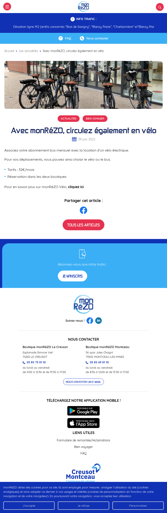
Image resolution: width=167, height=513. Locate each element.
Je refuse (83, 505)
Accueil (9, 51)
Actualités (68, 118)
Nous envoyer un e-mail (83, 381)
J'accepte (29, 505)
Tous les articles (83, 225)
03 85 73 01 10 (36, 362)
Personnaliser (138, 505)
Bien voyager (95, 118)
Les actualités (28, 51)
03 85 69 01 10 (99, 362)
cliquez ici (76, 187)
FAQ (83, 453)
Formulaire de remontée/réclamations (83, 440)
